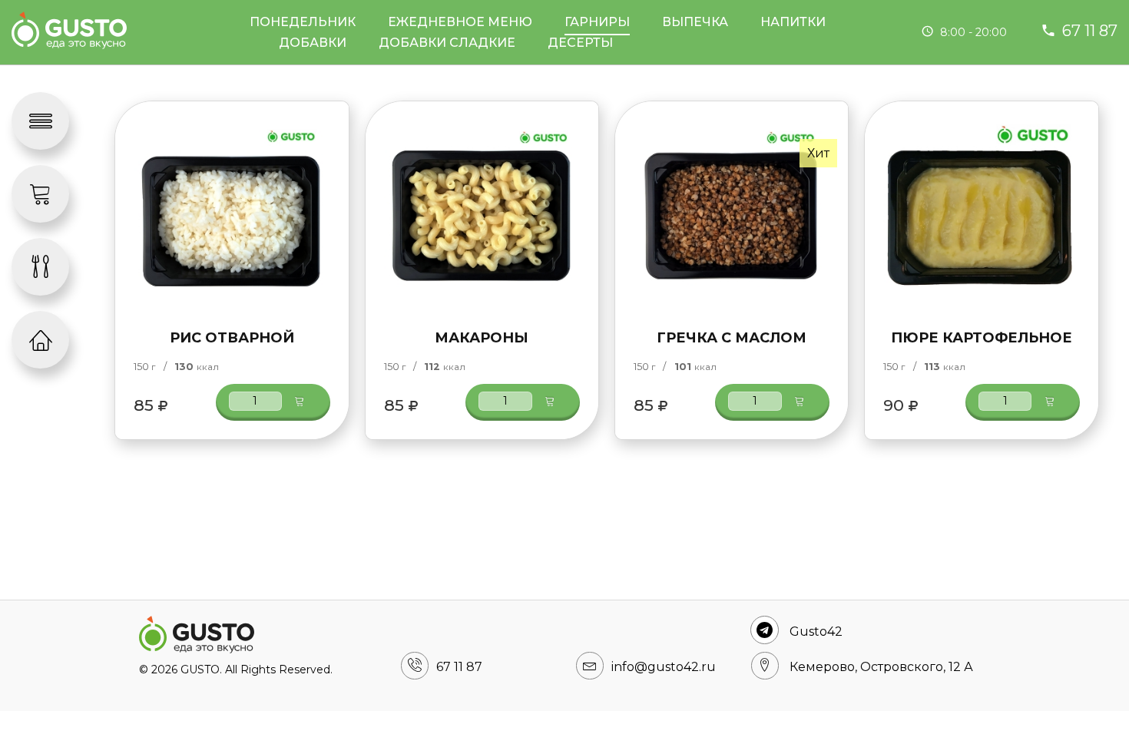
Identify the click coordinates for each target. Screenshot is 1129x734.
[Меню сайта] (40, 121)
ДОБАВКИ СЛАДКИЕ (447, 42)
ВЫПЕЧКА (695, 22)
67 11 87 (1089, 30)
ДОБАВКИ (312, 42)
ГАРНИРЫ (597, 22)
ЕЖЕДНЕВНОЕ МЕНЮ (460, 22)
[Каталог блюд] (40, 267)
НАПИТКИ (793, 22)
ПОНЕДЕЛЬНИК (303, 22)
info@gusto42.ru (663, 667)
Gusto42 (816, 631)
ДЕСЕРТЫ (580, 42)
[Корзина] (40, 194)
